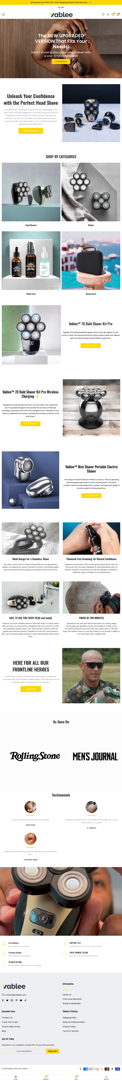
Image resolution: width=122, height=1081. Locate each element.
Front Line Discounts (72, 999)
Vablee (25, 1068)
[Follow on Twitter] (7, 1000)
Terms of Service (71, 1031)
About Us (67, 994)
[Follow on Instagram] (12, 1000)
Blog (4, 1031)
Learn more (31, 689)
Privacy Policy (69, 1026)
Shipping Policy (70, 1017)
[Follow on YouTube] (21, 1000)
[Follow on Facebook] (3, 1000)
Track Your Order (10, 1022)
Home (65, 990)
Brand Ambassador (72, 1003)
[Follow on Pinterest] (16, 1000)
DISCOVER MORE (31, 131)
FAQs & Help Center (11, 1026)
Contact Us (7, 1017)
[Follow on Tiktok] (25, 1000)
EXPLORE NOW (61, 61)
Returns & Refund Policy (74, 1022)
